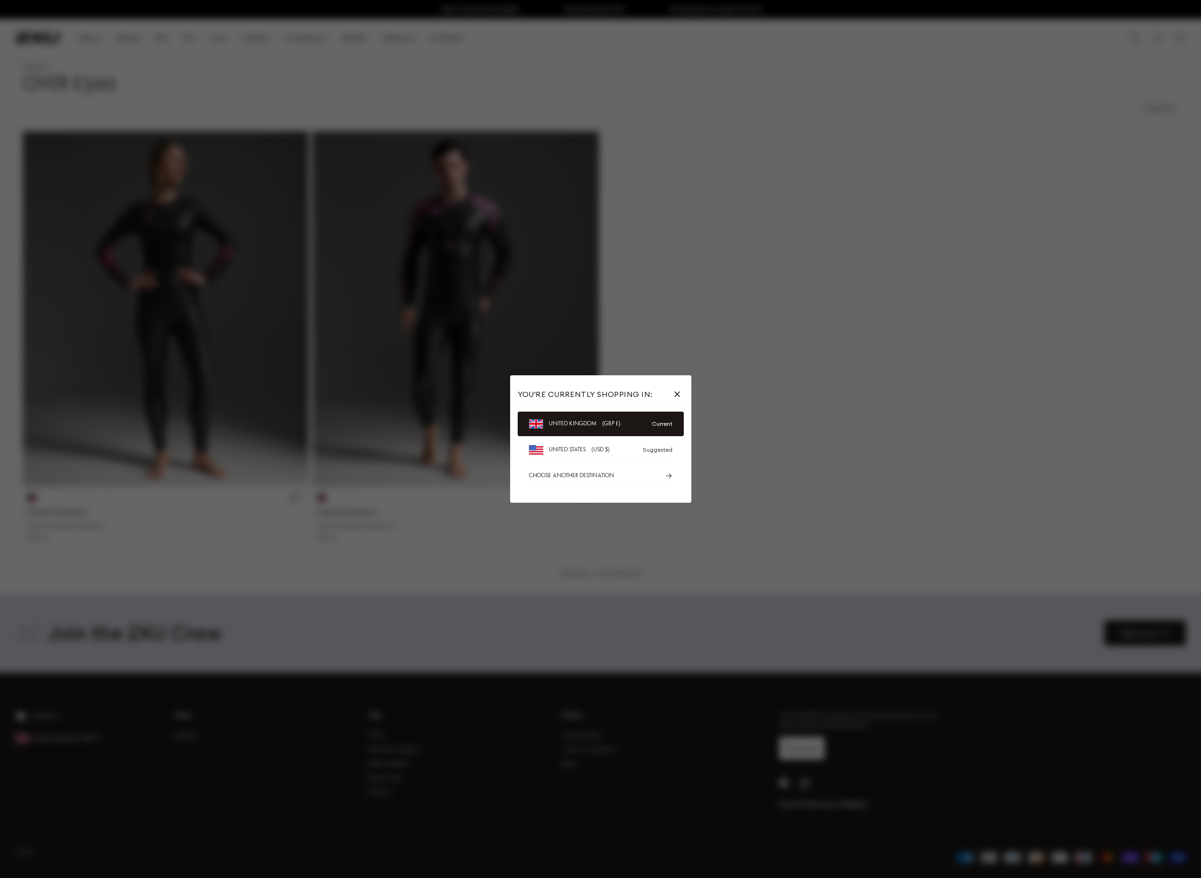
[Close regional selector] (679, 394)
